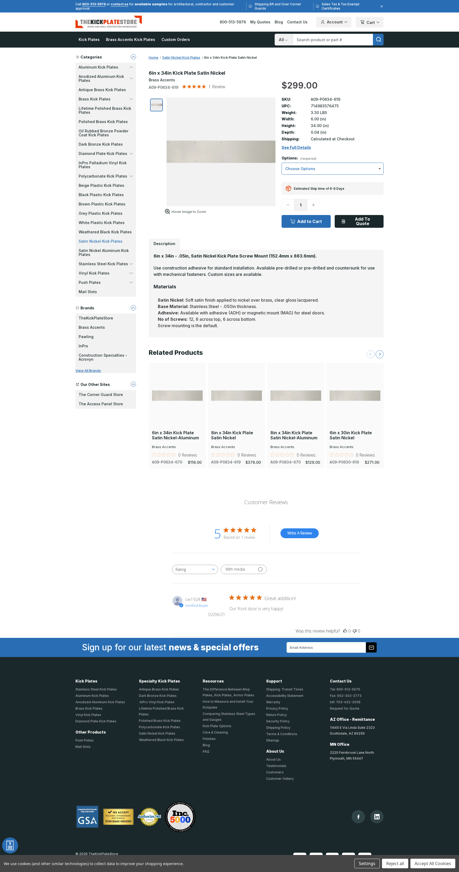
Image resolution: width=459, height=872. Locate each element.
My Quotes (260, 22)
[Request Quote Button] (10, 845)
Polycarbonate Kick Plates (159, 727)
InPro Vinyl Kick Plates (157, 702)
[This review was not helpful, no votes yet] (354, 631)
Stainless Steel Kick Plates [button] (103, 264)
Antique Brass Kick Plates (102, 89)
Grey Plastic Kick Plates (100, 213)
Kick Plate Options (217, 726)
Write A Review (299, 533)
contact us (119, 4)
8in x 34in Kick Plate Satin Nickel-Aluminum (293, 435)
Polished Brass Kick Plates (103, 121)
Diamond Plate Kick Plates (95, 721)
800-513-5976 (94, 4)
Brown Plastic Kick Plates (102, 204)
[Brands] (133, 307)
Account (335, 22)
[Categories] (133, 57)
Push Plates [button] (90, 282)
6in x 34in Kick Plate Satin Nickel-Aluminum (175, 435)
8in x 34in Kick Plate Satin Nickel (232, 435)
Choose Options (177, 386)
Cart (371, 22)
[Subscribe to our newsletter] (371, 647)
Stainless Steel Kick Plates (96, 689)
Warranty (273, 702)
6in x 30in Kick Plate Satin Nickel (351, 435)
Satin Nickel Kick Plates (100, 241)
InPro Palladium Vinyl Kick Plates (103, 165)
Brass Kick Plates (89, 708)
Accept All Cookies (433, 863)
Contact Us (297, 22)
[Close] (381, 6)
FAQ (206, 751)
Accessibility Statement (284, 696)
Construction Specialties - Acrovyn (103, 357)
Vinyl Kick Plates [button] (94, 273)
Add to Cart (309, 221)
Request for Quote (344, 708)
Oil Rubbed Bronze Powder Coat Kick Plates (103, 133)
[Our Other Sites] (133, 384)
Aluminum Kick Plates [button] (98, 67)
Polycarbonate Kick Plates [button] (103, 176)
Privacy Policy (277, 708)
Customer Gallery (280, 779)
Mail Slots (88, 291)
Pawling (86, 336)
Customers (275, 772)
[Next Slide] (380, 354)
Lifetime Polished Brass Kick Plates (105, 110)
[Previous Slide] (371, 354)
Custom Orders (176, 39)
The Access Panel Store (101, 404)
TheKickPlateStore (96, 318)
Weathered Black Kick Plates (105, 232)
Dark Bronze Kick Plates (101, 144)
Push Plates (84, 740)
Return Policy (276, 715)
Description (164, 243)
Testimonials (276, 766)
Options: (299, 158)
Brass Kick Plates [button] (94, 99)
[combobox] (195, 569)
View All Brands (88, 370)
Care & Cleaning (215, 732)
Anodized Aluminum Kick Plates (100, 702)
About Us (273, 759)
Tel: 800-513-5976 (345, 689)
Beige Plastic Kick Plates (101, 185)
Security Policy (278, 721)
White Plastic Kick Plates (102, 222)
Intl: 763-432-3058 (345, 702)
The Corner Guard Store (101, 394)
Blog (279, 22)
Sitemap (272, 740)
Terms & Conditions (281, 734)
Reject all (395, 863)
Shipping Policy (278, 728)
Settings (367, 863)
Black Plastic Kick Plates (101, 194)
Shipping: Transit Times (284, 689)
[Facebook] (358, 816)
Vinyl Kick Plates (88, 715)
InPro (83, 346)
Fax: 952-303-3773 (346, 696)
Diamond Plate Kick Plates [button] (103, 153)
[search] (378, 39)
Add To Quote (362, 221)
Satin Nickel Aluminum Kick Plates (104, 252)
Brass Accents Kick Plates (130, 39)
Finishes (209, 739)
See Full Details (296, 147)
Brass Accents (92, 327)
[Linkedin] (377, 816)
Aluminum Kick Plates (92, 696)
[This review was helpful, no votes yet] (345, 631)
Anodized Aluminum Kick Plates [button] (101, 78)
